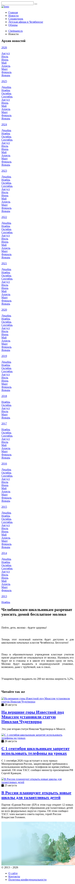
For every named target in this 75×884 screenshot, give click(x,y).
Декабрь (6, 87)
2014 (4, 553)
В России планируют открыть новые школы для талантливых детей (36, 795)
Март (4, 69)
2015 (4, 506)
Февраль (6, 72)
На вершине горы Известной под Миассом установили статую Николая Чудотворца (32, 717)
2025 (4, 81)
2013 (4, 596)
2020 (4, 309)
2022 (4, 217)
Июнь (4, 59)
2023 (4, 170)
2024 (4, 124)
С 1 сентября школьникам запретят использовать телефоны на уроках (35, 751)
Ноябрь (5, 90)
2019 (4, 356)
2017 (4, 423)
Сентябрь (7, 96)
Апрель (5, 65)
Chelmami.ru (15, 30)
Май (4, 62)
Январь (5, 75)
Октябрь (6, 93)
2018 (4, 396)
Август (5, 53)
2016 (4, 463)
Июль (4, 56)
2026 (4, 47)
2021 (4, 263)
